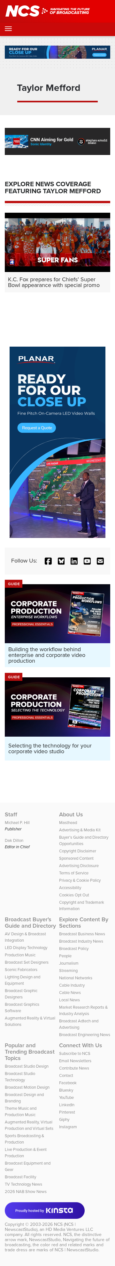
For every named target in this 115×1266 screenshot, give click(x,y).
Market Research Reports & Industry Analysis (83, 1010)
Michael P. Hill (17, 823)
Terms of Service (73, 873)
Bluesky (66, 1090)
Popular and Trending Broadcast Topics (30, 1051)
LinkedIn (66, 1105)
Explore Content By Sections (83, 922)
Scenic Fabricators (21, 970)
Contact (66, 1075)
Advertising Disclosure (79, 866)
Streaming (68, 971)
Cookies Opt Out (74, 895)
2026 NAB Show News (26, 1192)
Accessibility (70, 888)
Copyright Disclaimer (77, 851)
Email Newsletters (75, 1061)
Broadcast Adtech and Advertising (78, 1024)
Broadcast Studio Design (27, 1066)
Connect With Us (80, 1045)
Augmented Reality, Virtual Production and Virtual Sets (29, 1125)
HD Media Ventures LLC (69, 1229)
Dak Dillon (14, 840)
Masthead (68, 823)
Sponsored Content (76, 858)
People (65, 956)
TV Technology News (23, 1184)
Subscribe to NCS (74, 1053)
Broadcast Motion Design (27, 1087)
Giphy (64, 1119)
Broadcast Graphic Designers (21, 994)
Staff (11, 814)
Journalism (69, 963)
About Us (71, 814)
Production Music (20, 955)
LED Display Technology (26, 948)
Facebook (68, 1083)
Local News (69, 1000)
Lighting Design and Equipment (22, 980)
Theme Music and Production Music (20, 1111)
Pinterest (67, 1112)
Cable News (70, 993)
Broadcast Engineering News (84, 1035)
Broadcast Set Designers (27, 962)
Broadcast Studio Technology (20, 1077)
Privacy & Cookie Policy (80, 880)
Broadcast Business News (82, 934)
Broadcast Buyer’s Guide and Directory (30, 922)
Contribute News (74, 1068)
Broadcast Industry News (81, 941)
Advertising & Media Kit (80, 830)
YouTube (66, 1097)
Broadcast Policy (73, 949)
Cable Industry (72, 985)
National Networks (75, 978)
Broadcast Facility (20, 1177)
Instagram (68, 1127)
